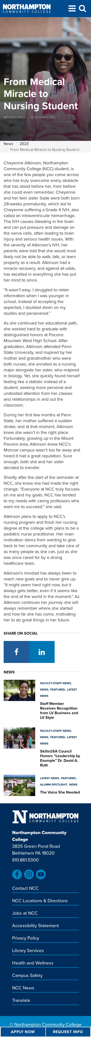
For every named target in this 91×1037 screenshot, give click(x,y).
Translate (21, 1000)
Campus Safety (27, 976)
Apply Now (23, 1032)
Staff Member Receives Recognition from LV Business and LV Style (59, 711)
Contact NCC (25, 888)
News (8, 144)
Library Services (28, 951)
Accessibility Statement (35, 926)
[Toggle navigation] (72, 9)
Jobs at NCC (25, 913)
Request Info (68, 1032)
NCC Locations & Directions (40, 901)
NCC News (23, 988)
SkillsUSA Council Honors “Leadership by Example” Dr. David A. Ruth (60, 758)
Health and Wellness (32, 963)
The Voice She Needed (60, 792)
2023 (24, 144)
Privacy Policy (25, 938)
